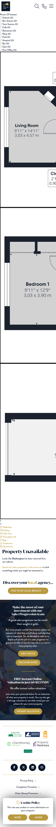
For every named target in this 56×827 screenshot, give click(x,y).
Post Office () (9, 50)
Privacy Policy (27, 780)
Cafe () (6, 27)
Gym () (6, 46)
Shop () (6, 33)
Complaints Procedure (26, 787)
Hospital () (8, 40)
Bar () (5, 43)
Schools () (7, 17)
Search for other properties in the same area (22, 567)
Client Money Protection (27, 793)
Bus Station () (9, 21)
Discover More (28, 662)
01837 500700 (28, 653)
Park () (6, 37)
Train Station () (10, 24)
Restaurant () (9, 30)
